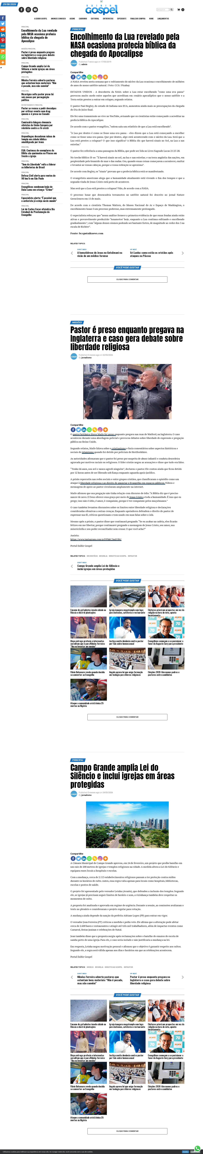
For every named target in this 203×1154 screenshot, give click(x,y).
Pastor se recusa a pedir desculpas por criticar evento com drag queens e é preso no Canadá (38, 111)
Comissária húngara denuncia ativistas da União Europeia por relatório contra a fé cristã (37, 125)
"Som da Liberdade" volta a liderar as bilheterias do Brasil (38, 166)
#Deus (90, 928)
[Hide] (1, 68)
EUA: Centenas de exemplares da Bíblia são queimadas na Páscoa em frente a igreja (39, 153)
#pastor (133, 537)
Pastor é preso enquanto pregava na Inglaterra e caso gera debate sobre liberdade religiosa (38, 55)
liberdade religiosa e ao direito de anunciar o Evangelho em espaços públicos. (122, 463)
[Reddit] (3, 29)
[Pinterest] (3, 40)
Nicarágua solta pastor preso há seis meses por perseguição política (37, 97)
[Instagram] (100, 77)
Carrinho (83, 18)
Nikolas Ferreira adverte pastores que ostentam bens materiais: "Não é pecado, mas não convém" (38, 83)
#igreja (103, 537)
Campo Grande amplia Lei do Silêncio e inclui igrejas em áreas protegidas (38, 69)
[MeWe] (3, 46)
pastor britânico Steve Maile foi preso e (94, 414)
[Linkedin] (83, 77)
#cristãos (93, 537)
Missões (24, 49)
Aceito (185, 1152)
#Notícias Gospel (118, 537)
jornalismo (86, 338)
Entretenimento (28, 105)
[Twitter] (78, 77)
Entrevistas (108, 18)
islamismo (88, 432)
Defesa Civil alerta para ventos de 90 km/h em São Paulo (38, 177)
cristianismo (118, 429)
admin (84, 64)
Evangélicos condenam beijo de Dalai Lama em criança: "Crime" (37, 188)
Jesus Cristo (136, 477)
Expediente (121, 18)
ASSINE (72, 18)
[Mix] (3, 51)
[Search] (171, 9)
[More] (105, 77)
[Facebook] (73, 77)
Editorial (95, 18)
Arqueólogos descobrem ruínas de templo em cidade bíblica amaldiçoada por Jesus (38, 139)
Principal (25, 27)
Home (151, 18)
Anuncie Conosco (58, 18)
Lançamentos (163, 18)
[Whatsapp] (89, 77)
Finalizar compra (137, 18)
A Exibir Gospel (40, 18)
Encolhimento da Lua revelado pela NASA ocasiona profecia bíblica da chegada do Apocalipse (39, 36)
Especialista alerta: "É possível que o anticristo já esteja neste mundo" (38, 199)
